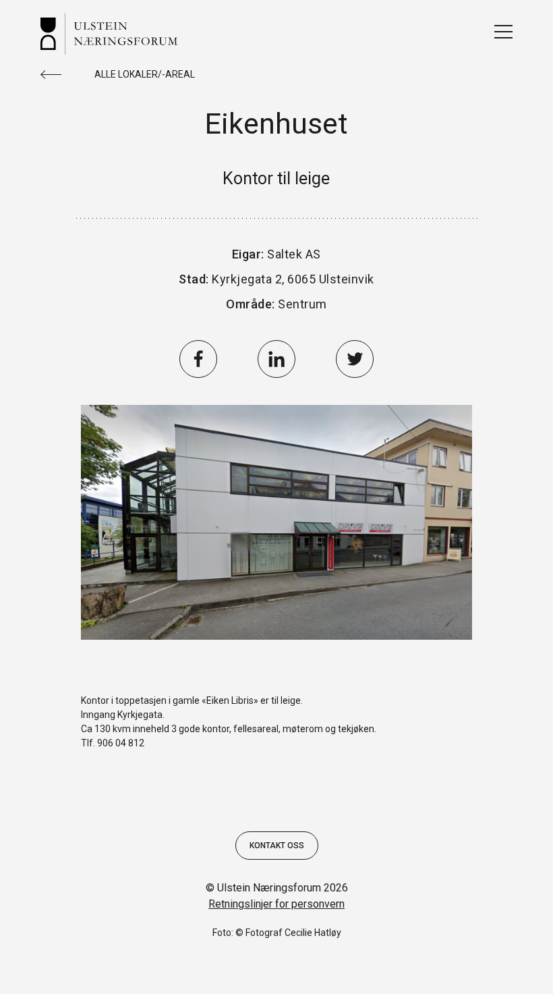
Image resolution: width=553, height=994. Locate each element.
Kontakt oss (277, 845)
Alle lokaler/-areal (144, 74)
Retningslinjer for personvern (276, 904)
